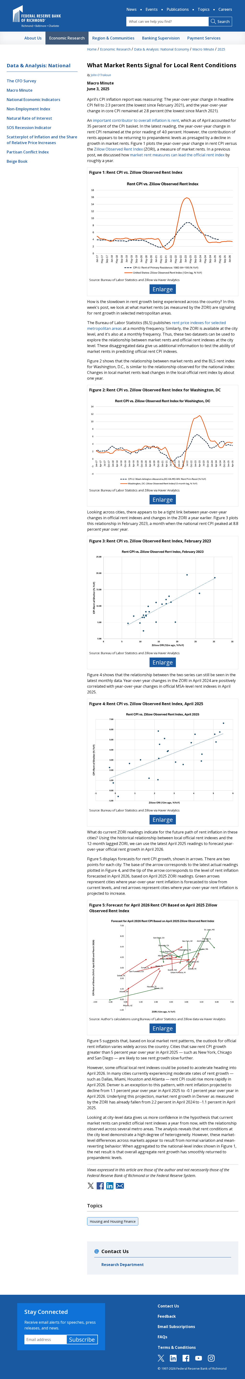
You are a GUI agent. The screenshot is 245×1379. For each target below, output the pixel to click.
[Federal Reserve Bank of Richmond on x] (161, 1360)
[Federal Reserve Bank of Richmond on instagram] (211, 1360)
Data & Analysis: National (39, 65)
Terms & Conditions (177, 1347)
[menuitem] (33, 38)
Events (151, 9)
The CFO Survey (21, 81)
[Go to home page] (37, 16)
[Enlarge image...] (162, 227)
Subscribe (82, 1339)
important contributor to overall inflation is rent (136, 120)
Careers (225, 9)
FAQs (162, 1337)
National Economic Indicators (33, 99)
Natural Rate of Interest (29, 118)
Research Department (122, 1264)
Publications (178, 9)
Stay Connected (46, 1312)
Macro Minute (20, 90)
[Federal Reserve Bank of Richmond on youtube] (198, 1360)
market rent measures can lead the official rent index (177, 155)
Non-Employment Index (28, 109)
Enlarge (163, 289)
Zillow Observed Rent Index (118, 149)
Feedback (167, 1316)
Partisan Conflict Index (28, 152)
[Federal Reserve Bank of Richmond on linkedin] (173, 1360)
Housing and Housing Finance (113, 1221)
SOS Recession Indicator (29, 127)
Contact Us (168, 1306)
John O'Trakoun (101, 75)
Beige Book (17, 161)
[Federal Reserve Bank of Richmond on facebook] (186, 1360)
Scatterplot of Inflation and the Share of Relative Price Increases (42, 139)
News (131, 9)
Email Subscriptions (176, 1326)
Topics (204, 9)
